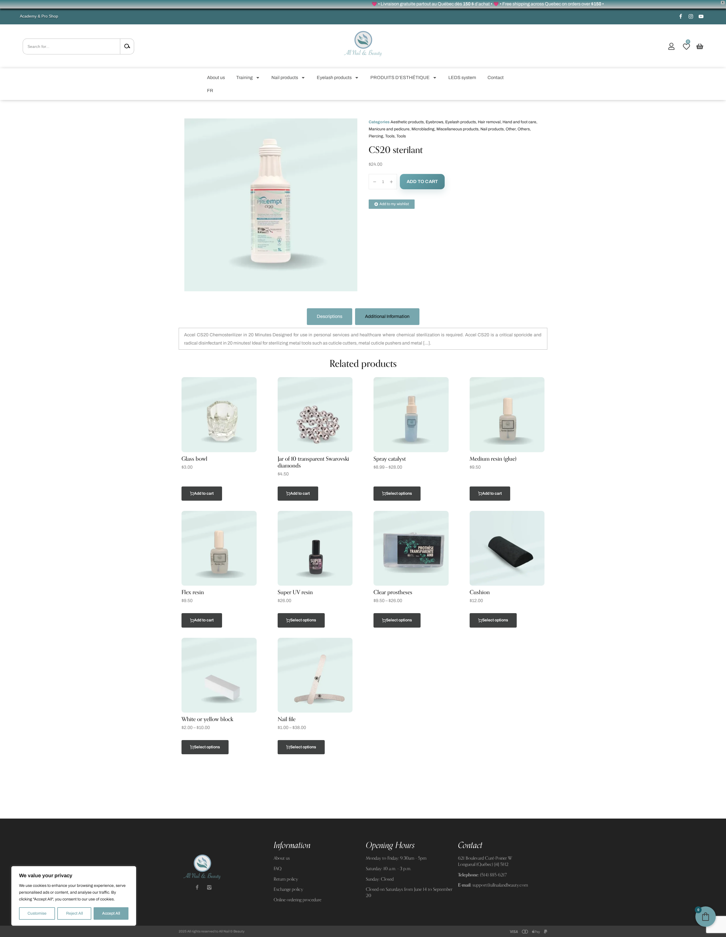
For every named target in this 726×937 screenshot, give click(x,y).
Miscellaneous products (457, 129)
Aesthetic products (407, 122)
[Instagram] (691, 16)
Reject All (74, 913)
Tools (389, 136)
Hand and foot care (519, 122)
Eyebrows (434, 122)
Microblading (422, 129)
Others (524, 129)
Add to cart (422, 181)
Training (244, 77)
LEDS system (462, 77)
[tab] (329, 316)
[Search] (127, 46)
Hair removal (489, 122)
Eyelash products (334, 77)
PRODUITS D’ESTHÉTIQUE (400, 77)
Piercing (376, 136)
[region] (73, 896)
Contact (495, 77)
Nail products (284, 77)
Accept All (111, 913)
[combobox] (71, 46)
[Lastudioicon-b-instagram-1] (209, 887)
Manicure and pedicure (389, 129)
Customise (37, 913)
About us (216, 77)
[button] (671, 46)
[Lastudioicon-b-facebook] (681, 16)
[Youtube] (701, 16)
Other (511, 129)
